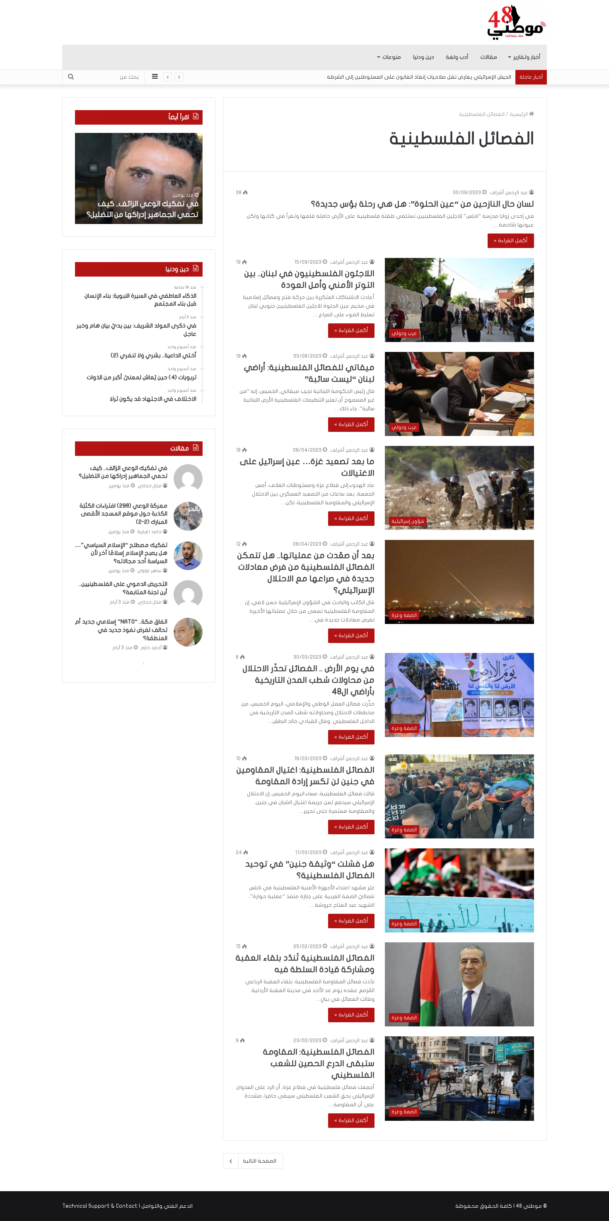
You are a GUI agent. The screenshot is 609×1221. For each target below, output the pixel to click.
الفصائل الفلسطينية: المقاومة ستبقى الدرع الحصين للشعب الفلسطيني (319, 1063)
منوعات (391, 57)
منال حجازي (150, 486)
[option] (139, 178)
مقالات (488, 57)
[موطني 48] (517, 22)
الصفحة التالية (259, 1161)
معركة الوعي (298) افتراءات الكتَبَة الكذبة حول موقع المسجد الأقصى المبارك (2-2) (123, 514)
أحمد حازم (151, 647)
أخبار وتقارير (527, 57)
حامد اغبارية (150, 532)
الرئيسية (519, 114)
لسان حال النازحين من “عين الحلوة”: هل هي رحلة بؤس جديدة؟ (422, 204)
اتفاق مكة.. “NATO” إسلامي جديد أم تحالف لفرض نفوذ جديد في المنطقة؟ (121, 630)
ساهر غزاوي (150, 570)
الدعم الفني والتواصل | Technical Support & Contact (127, 1206)
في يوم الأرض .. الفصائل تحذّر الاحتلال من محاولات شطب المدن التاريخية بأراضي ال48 (309, 680)
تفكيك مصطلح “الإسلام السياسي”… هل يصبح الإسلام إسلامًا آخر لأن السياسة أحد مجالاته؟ (121, 553)
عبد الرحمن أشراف (509, 192)
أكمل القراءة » (511, 240)
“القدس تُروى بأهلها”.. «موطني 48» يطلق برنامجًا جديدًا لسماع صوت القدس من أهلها (418, 77)
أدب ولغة (457, 57)
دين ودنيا (423, 57)
